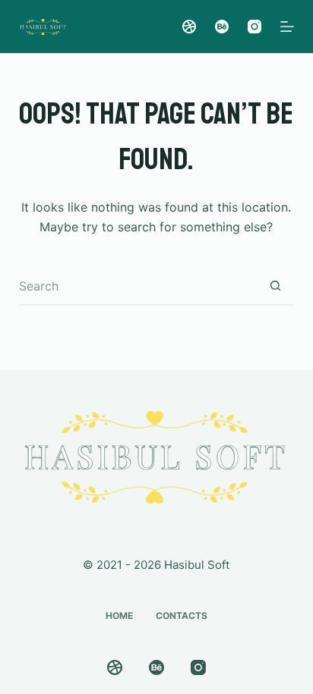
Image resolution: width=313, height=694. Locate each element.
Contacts (181, 615)
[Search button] (275, 287)
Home (119, 615)
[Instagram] (254, 26)
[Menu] (287, 26)
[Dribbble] (189, 26)
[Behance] (222, 26)
